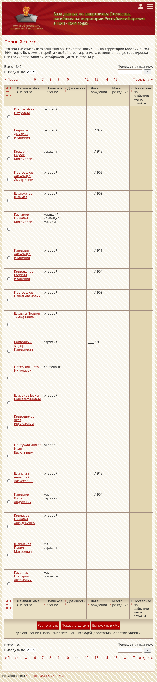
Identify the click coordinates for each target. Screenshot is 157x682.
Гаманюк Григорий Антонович (23, 576)
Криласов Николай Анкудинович (24, 519)
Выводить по (15, 72)
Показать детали (75, 625)
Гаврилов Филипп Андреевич (22, 498)
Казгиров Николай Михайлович (24, 218)
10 (67, 79)
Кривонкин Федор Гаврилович (23, 346)
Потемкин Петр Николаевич (26, 368)
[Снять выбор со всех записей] (9, 91)
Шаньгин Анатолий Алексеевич (23, 477)
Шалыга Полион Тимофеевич (27, 315)
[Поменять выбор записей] (9, 95)
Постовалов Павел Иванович (27, 294)
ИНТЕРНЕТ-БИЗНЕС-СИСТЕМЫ (44, 676)
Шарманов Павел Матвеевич (23, 548)
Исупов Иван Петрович (24, 111)
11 (77, 79)
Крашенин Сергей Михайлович (24, 155)
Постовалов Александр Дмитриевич (24, 176)
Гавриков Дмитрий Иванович (22, 134)
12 (87, 79)
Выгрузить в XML (105, 625)
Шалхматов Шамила (23, 195)
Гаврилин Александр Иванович (22, 254)
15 (116, 79)
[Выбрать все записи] (9, 87)
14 (106, 79)
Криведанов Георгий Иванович (23, 275)
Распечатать (48, 625)
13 (96, 79)
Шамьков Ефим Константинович (27, 397)
